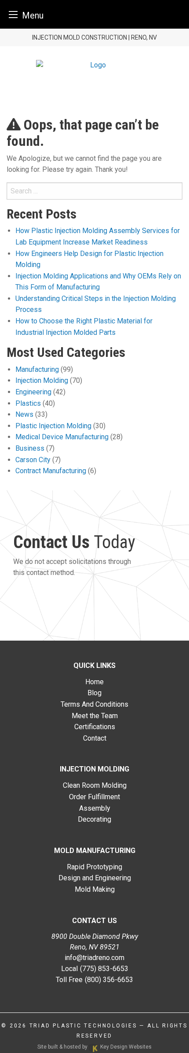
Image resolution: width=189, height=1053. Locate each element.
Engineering (33, 392)
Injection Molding (41, 380)
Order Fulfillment (94, 797)
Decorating (94, 819)
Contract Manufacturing (50, 471)
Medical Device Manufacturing (62, 437)
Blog (94, 693)
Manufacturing (37, 369)
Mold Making (95, 889)
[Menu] (13, 14)
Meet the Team (95, 716)
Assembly (94, 808)
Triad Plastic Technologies (83, 1026)
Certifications (94, 727)
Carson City (33, 460)
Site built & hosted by (94, 1047)
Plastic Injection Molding (53, 426)
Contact (94, 738)
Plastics (28, 403)
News (24, 414)
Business (29, 448)
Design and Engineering (94, 878)
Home (94, 682)
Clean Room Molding (95, 785)
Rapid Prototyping (94, 867)
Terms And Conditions (94, 704)
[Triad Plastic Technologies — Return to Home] (94, 64)
